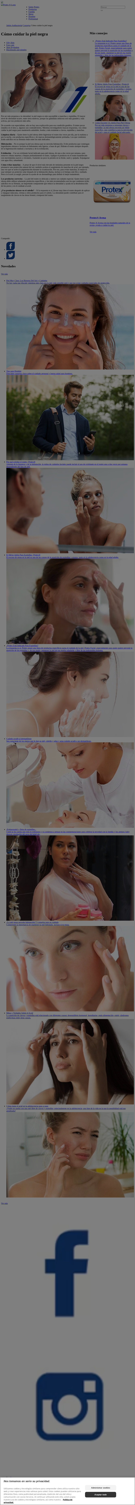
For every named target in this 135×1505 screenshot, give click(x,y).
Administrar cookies (100, 1488)
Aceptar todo (100, 1494)
